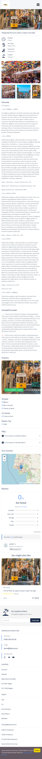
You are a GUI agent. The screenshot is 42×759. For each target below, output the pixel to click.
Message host (16, 549)
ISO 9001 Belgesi (7, 684)
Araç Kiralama (6, 714)
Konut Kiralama (6, 709)
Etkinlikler (4, 718)
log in (11, 537)
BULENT (11, 544)
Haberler (4, 674)
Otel (3, 700)
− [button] (4, 459)
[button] (35, 78)
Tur (2, 704)
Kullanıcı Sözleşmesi (8, 730)
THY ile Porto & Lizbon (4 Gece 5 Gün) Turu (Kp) (19, 591)
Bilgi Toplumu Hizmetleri (9, 679)
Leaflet (22, 483)
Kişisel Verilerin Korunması (10, 744)
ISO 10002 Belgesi (7, 688)
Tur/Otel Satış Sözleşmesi (9, 739)
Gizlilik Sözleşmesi (7, 734)
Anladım (37, 750)
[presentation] (31, 364)
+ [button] (4, 456)
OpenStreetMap (30, 483)
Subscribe (35, 620)
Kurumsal (4, 669)
